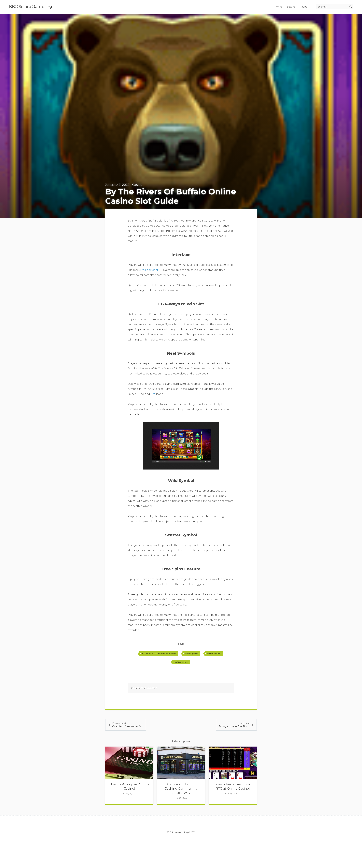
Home (278, 6)
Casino (303, 6)
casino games (191, 653)
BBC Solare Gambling (30, 6)
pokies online (181, 662)
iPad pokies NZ (150, 270)
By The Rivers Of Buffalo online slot (159, 653)
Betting (291, 6)
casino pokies (213, 653)
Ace (153, 394)
